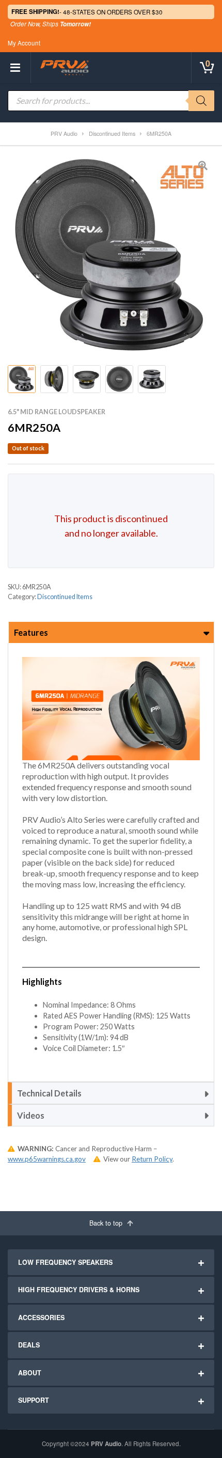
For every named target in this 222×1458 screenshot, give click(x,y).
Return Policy (152, 1159)
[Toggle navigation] (15, 67)
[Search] (201, 100)
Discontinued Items (64, 597)
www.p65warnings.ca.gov (47, 1159)
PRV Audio (106, 1443)
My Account (24, 43)
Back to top (106, 1223)
